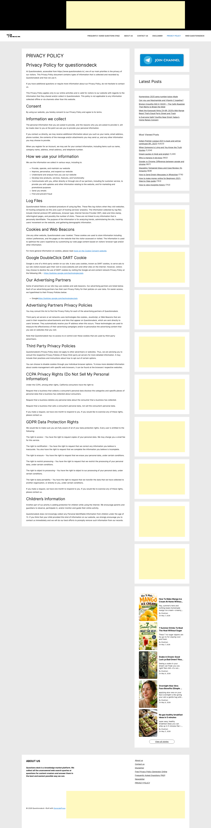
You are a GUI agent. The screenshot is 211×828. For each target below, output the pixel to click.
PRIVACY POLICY (142, 783)
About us (128, 36)
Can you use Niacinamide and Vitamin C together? (161, 100)
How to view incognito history (152, 185)
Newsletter (140, 779)
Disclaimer (157, 36)
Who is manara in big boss (150, 158)
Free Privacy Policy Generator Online (151, 772)
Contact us (142, 36)
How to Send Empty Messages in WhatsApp (158, 175)
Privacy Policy (174, 36)
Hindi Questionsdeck (194, 36)
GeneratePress (59, 808)
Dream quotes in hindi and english (154, 154)
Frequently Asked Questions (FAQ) (103, 36)
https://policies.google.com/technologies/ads (63, 273)
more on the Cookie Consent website (90, 251)
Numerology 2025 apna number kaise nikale (158, 97)
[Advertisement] (125, 15)
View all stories (162, 742)
